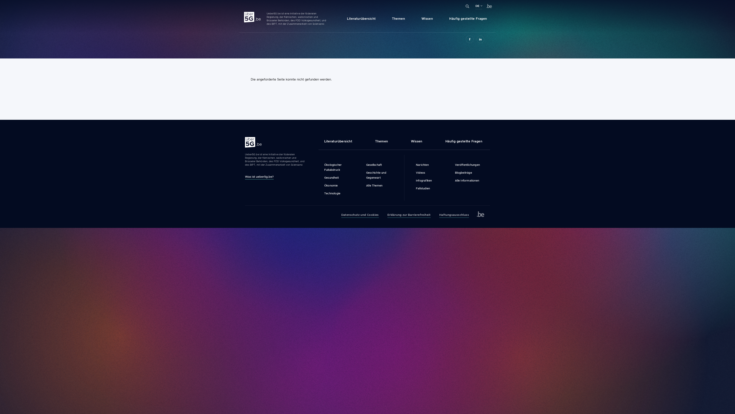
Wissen (427, 19)
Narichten (422, 165)
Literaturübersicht (361, 19)
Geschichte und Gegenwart (376, 175)
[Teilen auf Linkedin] (480, 39)
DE (477, 6)
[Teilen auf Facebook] (470, 39)
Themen (398, 19)
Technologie (332, 193)
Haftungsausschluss (454, 215)
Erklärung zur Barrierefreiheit (409, 215)
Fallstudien (423, 188)
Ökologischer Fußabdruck (333, 167)
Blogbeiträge (463, 172)
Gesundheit (331, 177)
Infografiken (424, 180)
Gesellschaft (374, 165)
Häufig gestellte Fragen (468, 19)
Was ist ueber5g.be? (259, 176)
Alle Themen (374, 185)
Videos (420, 172)
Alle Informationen (467, 180)
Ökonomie (331, 185)
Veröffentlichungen (467, 165)
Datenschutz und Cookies (360, 215)
